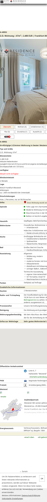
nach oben (30, 437)
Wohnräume (5, 225)
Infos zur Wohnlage (9, 321)
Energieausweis (6, 428)
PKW (2, 380)
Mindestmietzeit (7, 177)
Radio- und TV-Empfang (10, 295)
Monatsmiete (5, 156)
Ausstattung (5, 253)
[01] (1, 392)
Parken (3, 283)
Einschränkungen (7, 196)
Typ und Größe (6, 149)
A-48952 (3, 32)
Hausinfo (4, 221)
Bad (1, 247)
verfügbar (4, 170)
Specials (3, 206)
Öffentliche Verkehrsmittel (11, 366)
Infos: (2, 202)
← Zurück (23, 471)
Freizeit (3, 385)
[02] (28, 392)
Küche (2, 237)
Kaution (3, 291)
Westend (4, 389)
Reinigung (4, 310)
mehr (4, 396)
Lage (2, 184)
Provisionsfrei (6, 306)
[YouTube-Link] (7, 137)
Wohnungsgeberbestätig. (11, 314)
